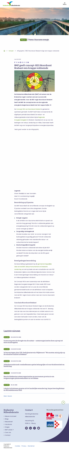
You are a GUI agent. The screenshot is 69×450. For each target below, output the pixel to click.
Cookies (17, 446)
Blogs (6, 419)
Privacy (23, 446)
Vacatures (8, 424)
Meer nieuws (8, 396)
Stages (7, 427)
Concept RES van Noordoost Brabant (28, 109)
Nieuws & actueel (10, 416)
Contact (8, 435)
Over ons (8, 432)
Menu (64, 4)
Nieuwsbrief (9, 421)
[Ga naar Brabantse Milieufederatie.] (4, 51)
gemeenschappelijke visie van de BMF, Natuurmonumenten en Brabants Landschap (33, 266)
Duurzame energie (41, 40)
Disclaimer (31, 446)
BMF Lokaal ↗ (9, 429)
